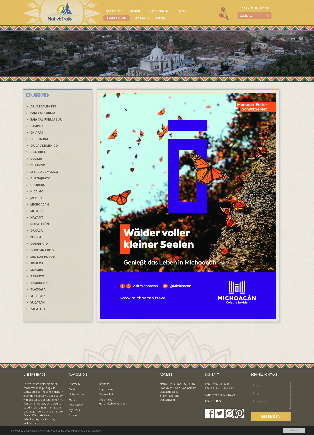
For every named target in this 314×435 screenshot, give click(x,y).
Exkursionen (116, 18)
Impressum (106, 389)
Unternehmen (157, 11)
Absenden (271, 416)
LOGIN (265, 8)
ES (252, 8)
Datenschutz (106, 394)
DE (243, 8)
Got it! (294, 430)
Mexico (134, 11)
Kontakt (104, 384)
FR (256, 8)
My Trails (141, 18)
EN (247, 8)
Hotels (181, 11)
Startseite (114, 11)
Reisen (160, 18)
